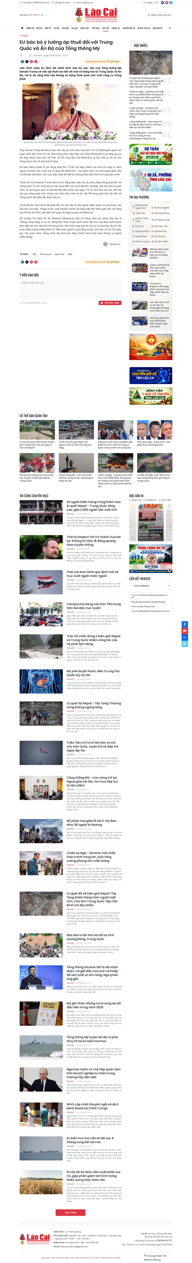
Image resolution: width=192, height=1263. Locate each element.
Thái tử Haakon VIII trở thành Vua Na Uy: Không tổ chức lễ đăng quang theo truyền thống (94, 541)
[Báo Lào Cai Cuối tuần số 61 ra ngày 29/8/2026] (151, 521)
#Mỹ (70, 254)
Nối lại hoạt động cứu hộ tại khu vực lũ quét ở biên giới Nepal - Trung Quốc (36, 478)
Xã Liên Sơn (141, 236)
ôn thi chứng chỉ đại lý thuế (143, 606)
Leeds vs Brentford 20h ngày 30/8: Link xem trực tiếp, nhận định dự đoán (159, 271)
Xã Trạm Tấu (161, 226)
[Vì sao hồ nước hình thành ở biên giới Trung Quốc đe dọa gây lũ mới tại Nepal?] (37, 430)
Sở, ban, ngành (162, 207)
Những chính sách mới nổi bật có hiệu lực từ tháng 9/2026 (159, 253)
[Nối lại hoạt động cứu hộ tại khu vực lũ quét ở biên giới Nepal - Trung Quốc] (37, 463)
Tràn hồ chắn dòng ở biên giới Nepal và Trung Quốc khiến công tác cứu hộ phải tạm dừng (93, 640)
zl (170, 2)
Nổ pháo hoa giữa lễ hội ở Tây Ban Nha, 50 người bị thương (91, 823)
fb (162, 2)
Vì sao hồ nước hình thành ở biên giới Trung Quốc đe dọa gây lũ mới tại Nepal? (37, 445)
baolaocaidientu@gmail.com (74, 1246)
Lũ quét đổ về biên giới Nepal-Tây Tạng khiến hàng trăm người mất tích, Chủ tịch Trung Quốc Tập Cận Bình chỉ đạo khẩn (146, 82)
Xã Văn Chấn (161, 241)
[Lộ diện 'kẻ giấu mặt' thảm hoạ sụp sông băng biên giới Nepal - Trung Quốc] (154, 463)
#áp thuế (59, 254)
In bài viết (31, 61)
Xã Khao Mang (161, 213)
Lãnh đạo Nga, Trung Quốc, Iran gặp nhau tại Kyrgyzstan (153, 443)
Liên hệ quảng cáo (84, 2)
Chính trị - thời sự (34, 28)
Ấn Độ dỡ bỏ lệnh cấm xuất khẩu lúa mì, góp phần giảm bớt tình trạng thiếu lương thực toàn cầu (93, 1176)
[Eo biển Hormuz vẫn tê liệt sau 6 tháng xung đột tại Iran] (41, 1148)
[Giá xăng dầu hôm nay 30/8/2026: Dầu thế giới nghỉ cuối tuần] (140, 321)
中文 (156, 2)
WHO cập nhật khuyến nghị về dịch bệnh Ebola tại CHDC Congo (93, 1106)
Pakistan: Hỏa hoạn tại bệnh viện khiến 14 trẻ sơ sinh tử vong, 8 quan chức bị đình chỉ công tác (115, 445)
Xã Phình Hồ (160, 231)
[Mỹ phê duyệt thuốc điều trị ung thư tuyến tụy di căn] (41, 681)
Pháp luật (84, 28)
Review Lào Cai (144, 28)
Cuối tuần (166, 500)
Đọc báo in (157, 28)
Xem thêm (70, 1212)
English (150, 2)
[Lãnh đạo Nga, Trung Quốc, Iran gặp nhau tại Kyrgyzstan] (154, 430)
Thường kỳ (151, 500)
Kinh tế (48, 28)
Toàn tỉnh (140, 213)
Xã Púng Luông (162, 219)
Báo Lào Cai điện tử (96, 15)
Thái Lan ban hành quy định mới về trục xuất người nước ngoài (92, 574)
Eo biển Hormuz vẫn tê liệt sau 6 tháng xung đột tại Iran (90, 1140)
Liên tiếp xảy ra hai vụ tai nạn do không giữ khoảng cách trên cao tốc (159, 306)
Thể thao (95, 28)
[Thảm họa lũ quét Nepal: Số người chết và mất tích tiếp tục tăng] (76, 430)
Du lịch (74, 28)
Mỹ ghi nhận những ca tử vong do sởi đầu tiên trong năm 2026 (94, 1005)
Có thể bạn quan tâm (34, 415)
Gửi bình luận (112, 302)
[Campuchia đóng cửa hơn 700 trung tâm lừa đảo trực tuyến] (41, 614)
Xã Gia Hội (159, 236)
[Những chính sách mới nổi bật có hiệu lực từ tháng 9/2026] (140, 252)
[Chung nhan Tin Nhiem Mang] (158, 1258)
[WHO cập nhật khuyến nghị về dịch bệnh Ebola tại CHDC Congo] (41, 1115)
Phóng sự (116, 28)
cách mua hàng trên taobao (153, 595)
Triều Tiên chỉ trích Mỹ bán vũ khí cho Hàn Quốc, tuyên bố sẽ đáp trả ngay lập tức (92, 746)
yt (166, 2)
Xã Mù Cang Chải (141, 220)
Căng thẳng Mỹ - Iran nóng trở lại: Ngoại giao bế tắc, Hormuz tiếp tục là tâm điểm (145, 124)
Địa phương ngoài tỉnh (141, 207)
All (169, 28)
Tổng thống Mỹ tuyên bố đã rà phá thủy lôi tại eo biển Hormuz (92, 1039)
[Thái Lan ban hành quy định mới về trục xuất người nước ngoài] (41, 582)
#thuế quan (46, 254)
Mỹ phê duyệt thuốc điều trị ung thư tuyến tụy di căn (93, 673)
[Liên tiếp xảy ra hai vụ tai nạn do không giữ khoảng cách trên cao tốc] (140, 305)
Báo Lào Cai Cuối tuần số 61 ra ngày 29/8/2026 (149, 531)
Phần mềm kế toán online (149, 611)
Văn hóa (65, 28)
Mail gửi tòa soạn (62, 2)
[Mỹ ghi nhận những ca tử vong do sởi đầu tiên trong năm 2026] (41, 1013)
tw (185, 644)
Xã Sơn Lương (142, 241)
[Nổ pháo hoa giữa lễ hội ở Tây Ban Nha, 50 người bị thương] (41, 831)
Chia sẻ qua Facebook (22, 61)
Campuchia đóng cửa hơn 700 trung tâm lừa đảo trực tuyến (94, 606)
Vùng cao (136, 500)
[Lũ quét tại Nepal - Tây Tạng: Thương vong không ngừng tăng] (41, 713)
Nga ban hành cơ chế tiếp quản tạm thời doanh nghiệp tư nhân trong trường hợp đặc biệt (94, 1073)
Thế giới (105, 28)
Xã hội (56, 28)
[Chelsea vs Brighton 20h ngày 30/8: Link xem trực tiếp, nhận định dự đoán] (140, 286)
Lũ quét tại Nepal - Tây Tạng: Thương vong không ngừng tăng (94, 705)
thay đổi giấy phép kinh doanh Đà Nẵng (148, 602)
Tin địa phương (139, 197)
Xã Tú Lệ (139, 226)
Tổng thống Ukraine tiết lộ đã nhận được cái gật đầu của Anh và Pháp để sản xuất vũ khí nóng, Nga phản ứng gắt (92, 973)
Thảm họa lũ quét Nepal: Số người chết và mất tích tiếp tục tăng (75, 445)
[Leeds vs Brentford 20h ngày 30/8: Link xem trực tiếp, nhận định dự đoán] (140, 268)
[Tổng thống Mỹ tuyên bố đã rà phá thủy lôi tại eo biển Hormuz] (41, 1047)
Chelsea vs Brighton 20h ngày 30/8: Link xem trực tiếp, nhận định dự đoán (160, 289)
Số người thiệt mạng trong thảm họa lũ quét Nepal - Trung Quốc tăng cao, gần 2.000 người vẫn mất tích (94, 506)
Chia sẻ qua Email (35, 61)
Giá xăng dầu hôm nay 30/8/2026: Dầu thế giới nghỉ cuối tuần (159, 322)
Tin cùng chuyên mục (34, 495)
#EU (34, 254)
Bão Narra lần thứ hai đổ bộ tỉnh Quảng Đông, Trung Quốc (90, 937)
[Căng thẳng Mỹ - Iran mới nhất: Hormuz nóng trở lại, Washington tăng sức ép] (76, 463)
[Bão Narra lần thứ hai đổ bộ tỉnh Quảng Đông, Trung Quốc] (41, 945)
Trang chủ (22, 28)
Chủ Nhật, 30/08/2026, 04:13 (36, 2)
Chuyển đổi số (129, 28)
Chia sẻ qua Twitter (26, 61)
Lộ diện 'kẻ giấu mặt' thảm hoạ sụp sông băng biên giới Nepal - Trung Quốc (154, 478)
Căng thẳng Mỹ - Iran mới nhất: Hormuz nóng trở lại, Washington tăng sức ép (145, 135)
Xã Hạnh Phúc (142, 231)
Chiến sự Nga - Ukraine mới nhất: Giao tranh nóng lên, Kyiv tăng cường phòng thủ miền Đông (145, 112)
